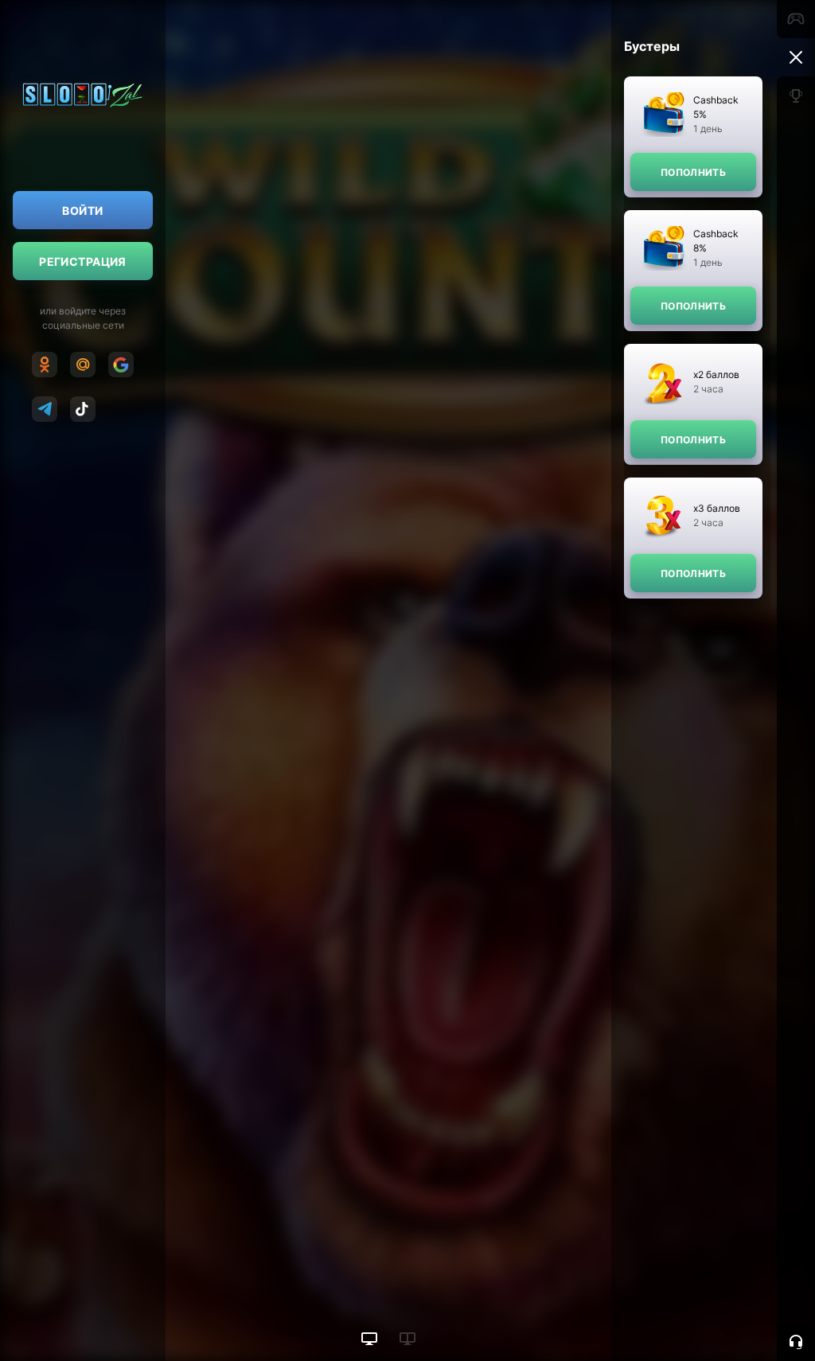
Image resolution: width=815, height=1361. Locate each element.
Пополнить (693, 172)
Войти (82, 210)
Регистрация (83, 261)
